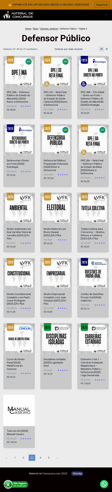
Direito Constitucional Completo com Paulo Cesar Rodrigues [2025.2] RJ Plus (19, 299)
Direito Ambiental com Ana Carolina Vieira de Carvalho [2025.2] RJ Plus (19, 233)
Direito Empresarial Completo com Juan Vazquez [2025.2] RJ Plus (55, 299)
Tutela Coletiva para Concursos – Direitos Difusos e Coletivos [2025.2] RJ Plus (92, 233)
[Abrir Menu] (106, 15)
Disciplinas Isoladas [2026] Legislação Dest (55, 363)
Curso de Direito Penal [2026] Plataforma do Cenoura (16, 364)
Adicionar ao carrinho (15, 116)
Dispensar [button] (102, 4)
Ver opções (51, 382)
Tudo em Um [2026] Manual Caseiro (17, 432)
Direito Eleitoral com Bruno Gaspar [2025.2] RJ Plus (55, 232)
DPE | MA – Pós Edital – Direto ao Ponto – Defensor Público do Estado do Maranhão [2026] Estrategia (92, 98)
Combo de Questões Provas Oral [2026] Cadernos (92, 297)
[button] (104, 484)
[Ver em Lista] (107, 49)
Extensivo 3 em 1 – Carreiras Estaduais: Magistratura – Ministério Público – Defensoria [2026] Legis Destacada (92, 367)
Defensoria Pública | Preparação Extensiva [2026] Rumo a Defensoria (56, 165)
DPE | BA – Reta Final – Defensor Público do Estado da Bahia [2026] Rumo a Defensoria (92, 167)
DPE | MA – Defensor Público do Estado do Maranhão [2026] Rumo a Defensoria (18, 97)
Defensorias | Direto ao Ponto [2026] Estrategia (18, 164)
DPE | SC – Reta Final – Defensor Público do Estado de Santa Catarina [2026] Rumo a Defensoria (55, 98)
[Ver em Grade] (101, 49)
